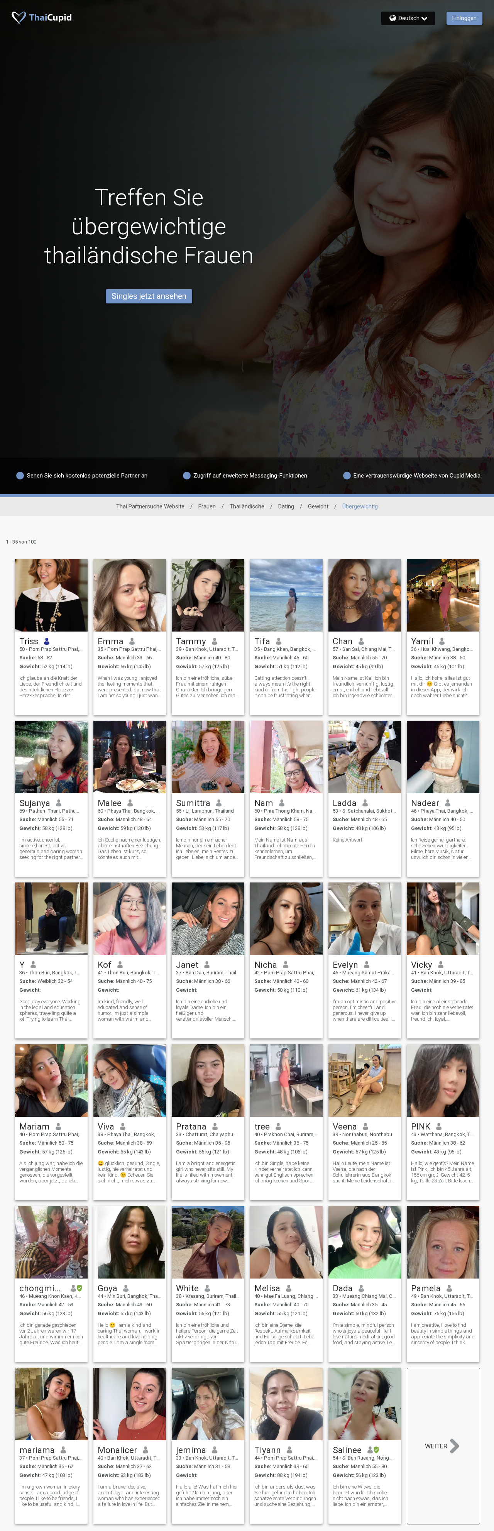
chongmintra (42, 1288)
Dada (343, 1288)
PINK (420, 1126)
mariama (37, 1450)
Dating (286, 506)
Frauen (207, 506)
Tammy (191, 641)
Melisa (267, 1288)
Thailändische (247, 506)
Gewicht (318, 506)
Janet (187, 965)
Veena (345, 1126)
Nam (263, 803)
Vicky (421, 965)
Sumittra (193, 803)
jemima (191, 1450)
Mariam (34, 1126)
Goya (107, 1288)
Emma (111, 641)
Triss (28, 641)
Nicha (265, 965)
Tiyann (267, 1450)
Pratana (191, 1126)
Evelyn (345, 965)
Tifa (262, 641)
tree (262, 1126)
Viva (106, 1126)
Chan (343, 641)
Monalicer (117, 1450)
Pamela (426, 1288)
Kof (105, 965)
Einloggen (464, 18)
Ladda (345, 803)
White (187, 1288)
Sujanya (34, 803)
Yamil (422, 641)
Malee (110, 803)
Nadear (425, 803)
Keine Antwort (347, 840)
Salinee (347, 1450)
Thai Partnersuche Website (150, 506)
